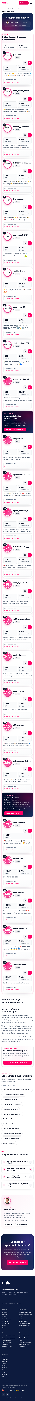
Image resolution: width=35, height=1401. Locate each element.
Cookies (4, 1374)
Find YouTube (6, 1323)
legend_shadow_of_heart (22, 511)
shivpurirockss (19, 438)
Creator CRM (23, 1321)
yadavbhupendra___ (21, 547)
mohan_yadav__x (20, 928)
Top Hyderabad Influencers (12, 1133)
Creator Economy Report (24, 1339)
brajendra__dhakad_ (21, 379)
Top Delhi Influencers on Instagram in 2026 (17, 1090)
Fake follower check (25, 1312)
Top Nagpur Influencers (10, 1099)
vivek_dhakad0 (19, 822)
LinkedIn (9, 1224)
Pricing (4, 1363)
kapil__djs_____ (19, 655)
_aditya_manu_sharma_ (22, 619)
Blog (3, 1376)
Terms (4, 1370)
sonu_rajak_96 (19, 307)
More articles (23, 1224)
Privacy (4, 1372)
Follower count (6, 1340)
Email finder (5, 1344)
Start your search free (16, 1262)
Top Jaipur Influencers (10, 1109)
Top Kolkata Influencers (10, 1124)
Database (4, 1314)
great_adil (17, 55)
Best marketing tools (25, 1342)
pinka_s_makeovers (21, 583)
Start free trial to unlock (12, 82)
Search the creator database (14, 429)
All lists (4, 1317)
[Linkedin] (7, 1394)
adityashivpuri (18, 725)
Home (4, 9)
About (3, 1357)
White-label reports (24, 1325)
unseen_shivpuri (19, 858)
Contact (4, 1368)
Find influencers (6, 1349)
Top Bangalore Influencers (11, 1138)
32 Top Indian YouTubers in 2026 (13, 1094)
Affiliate (4, 1365)
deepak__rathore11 (21, 127)
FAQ (20, 1349)
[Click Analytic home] (5, 3)
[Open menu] (31, 3)
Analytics (4, 1325)
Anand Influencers (9, 1143)
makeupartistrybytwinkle (22, 761)
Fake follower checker (8, 1336)
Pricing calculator (7, 1346)
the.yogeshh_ (18, 199)
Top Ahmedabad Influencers (12, 1114)
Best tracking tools (24, 1344)
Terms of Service (14, 1398)
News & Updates (24, 1336)
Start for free (23, 3)
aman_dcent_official (21, 91)
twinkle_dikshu (19, 271)
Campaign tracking (24, 1323)
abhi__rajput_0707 (20, 235)
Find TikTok (5, 1321)
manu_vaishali (18, 892)
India (21, 9)
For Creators (5, 1359)
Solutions (4, 1361)
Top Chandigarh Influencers (12, 1104)
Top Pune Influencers (10, 1119)
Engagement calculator (8, 1338)
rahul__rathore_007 (21, 343)
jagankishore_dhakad (22, 474)
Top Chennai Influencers (11, 1129)
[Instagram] (3, 1394)
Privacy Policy (5, 1398)
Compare (22, 1346)
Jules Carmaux (10, 1210)
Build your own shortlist (13, 813)
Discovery (5, 1312)
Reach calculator (7, 1342)
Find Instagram (6, 1319)
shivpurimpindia (19, 964)
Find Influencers (12, 9)
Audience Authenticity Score (25, 1316)
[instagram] (13, 57)
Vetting (21, 1319)
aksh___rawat (18, 691)
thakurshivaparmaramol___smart (22, 163)
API (3, 1327)
